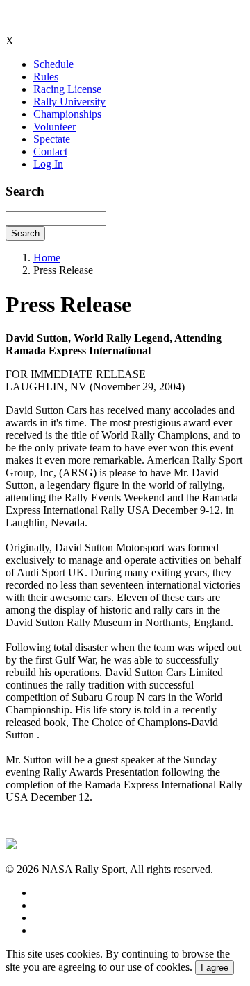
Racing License (67, 89)
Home (46, 257)
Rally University (69, 101)
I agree (214, 967)
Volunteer (54, 126)
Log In (48, 164)
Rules (45, 77)
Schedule (53, 64)
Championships (67, 114)
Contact (50, 151)
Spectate (51, 139)
